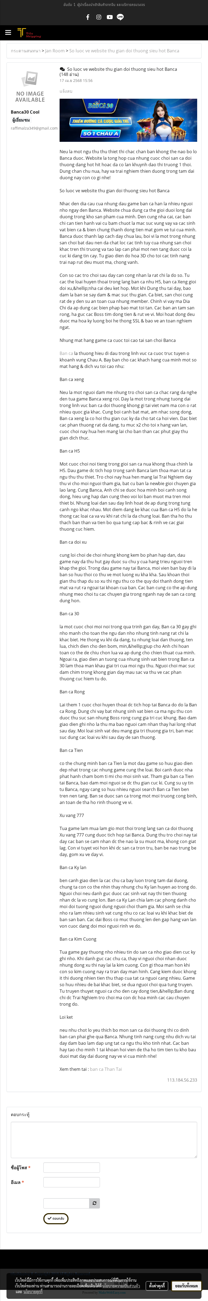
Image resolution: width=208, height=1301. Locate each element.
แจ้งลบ (66, 91)
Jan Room (55, 51)
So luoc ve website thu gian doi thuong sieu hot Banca (124, 51)
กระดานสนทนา (26, 51)
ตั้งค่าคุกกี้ (157, 1285)
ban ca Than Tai (106, 1069)
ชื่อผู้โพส (21, 1168)
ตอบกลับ (57, 1218)
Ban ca (66, 353)
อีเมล (17, 1182)
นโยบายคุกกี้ (33, 1291)
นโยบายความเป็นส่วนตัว (121, 1285)
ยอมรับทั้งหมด (186, 1285)
